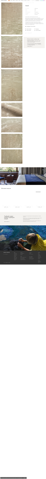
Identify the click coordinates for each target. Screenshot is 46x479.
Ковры (11, 0)
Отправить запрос (29, 46)
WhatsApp (30, 44)
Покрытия (17, 0)
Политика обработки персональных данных (39, 261)
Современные (15, 253)
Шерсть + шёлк (15, 257)
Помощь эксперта (29, 30)
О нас (38, 253)
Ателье (19, 0)
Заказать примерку (6, 221)
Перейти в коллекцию (33, 178)
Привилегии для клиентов (39, 257)
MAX (34, 44)
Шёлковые (15, 256)
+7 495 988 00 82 (37, 0)
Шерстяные (15, 255)
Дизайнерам (39, 255)
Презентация (6, 246)
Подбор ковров (30, 257)
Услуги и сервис (30, 256)
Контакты (28, 0)
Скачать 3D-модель (38, 30)
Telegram (32, 44)
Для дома (21, 254)
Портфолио (22, 0)
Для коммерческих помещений (22, 253)
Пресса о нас (39, 256)
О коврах (30, 253)
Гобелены (14, 0)
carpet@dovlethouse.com (7, 245)
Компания (25, 0)
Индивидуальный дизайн (23, 259)
